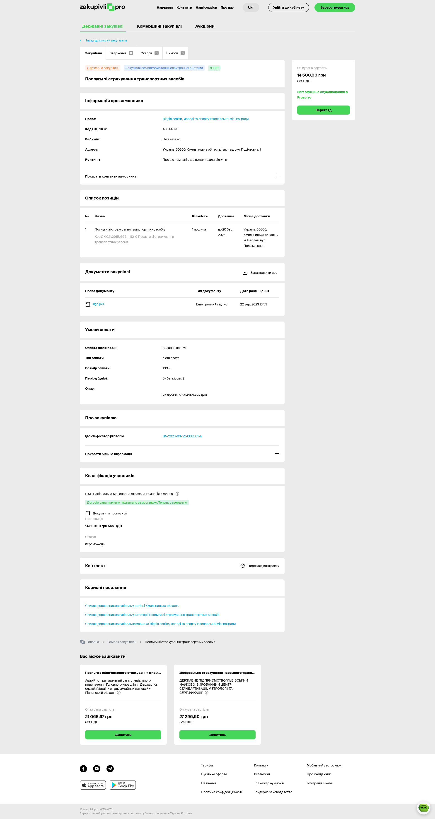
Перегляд (323, 110)
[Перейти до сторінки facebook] (83, 768)
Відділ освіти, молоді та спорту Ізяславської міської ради (206, 119)
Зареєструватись (335, 7)
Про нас (227, 7)
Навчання (165, 7)
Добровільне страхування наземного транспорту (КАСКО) (217, 673)
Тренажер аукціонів (269, 783)
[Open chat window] (423, 807)
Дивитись (123, 735)
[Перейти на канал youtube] (96, 768)
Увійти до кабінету (288, 7)
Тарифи (207, 765)
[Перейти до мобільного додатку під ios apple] (93, 785)
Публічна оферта (214, 774)
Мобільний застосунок (324, 765)
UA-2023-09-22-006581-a (182, 436)
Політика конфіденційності (221, 792)
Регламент (262, 774)
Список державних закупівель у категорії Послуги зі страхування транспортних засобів (152, 615)
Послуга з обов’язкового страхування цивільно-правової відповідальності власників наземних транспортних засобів (123, 673)
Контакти (184, 7)
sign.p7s (98, 304)
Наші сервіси (206, 7)
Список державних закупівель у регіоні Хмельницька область (132, 606)
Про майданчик (319, 774)
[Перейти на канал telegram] (110, 768)
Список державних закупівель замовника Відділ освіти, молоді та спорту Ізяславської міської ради (160, 624)
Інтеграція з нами (320, 783)
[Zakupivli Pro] (102, 7)
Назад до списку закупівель (106, 40)
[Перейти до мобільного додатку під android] (123, 785)
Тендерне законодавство (273, 792)
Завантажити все (263, 273)
